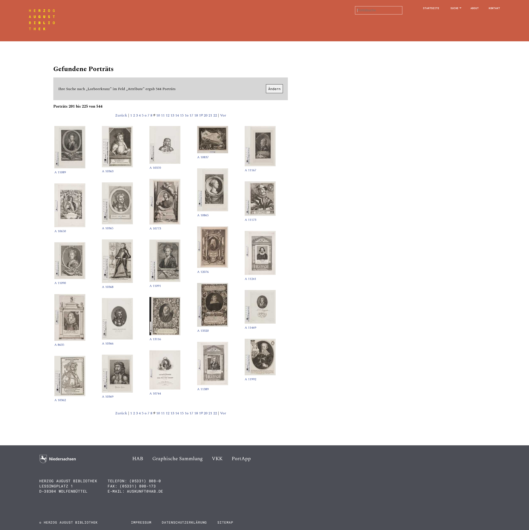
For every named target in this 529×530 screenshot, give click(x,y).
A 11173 (250, 219)
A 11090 (60, 282)
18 (196, 115)
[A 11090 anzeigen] (69, 278)
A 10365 (107, 228)
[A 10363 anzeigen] (117, 166)
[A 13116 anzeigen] (164, 334)
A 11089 (60, 172)
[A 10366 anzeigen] (117, 338)
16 (187, 115)
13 (172, 115)
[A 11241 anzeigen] (260, 273)
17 (191, 115)
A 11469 (250, 327)
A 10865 (203, 215)
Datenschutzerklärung (184, 522)
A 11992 (250, 379)
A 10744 (155, 393)
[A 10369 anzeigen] (117, 391)
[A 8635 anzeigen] (69, 339)
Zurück (121, 115)
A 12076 (203, 271)
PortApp (241, 458)
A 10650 (60, 231)
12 (168, 115)
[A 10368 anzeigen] (117, 281)
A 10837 (203, 157)
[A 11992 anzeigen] (260, 374)
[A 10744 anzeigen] (164, 388)
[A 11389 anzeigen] (212, 384)
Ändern (274, 89)
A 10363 (107, 171)
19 (201, 115)
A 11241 (250, 278)
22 (215, 115)
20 (206, 115)
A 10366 (107, 343)
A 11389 (203, 389)
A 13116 (155, 339)
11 (163, 115)
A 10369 (107, 396)
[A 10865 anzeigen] (212, 210)
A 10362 (60, 400)
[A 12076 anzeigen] (212, 266)
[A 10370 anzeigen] (164, 162)
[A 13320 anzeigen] (212, 325)
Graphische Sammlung (177, 458)
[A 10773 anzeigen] (164, 223)
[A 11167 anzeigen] (260, 165)
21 (211, 115)
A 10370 (155, 167)
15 (182, 115)
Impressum (141, 522)
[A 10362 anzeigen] (69, 395)
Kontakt (494, 8)
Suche (454, 8)
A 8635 (59, 344)
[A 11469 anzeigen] (260, 322)
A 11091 (155, 285)
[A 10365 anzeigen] (117, 223)
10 (158, 115)
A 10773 (155, 228)
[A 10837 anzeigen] (212, 152)
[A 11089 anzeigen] (69, 167)
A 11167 (250, 170)
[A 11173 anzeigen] (260, 214)
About (475, 8)
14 (177, 115)
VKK (217, 458)
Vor (223, 115)
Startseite (431, 8)
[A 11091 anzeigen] (164, 280)
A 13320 (203, 330)
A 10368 (107, 286)
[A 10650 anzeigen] (69, 226)
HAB (137, 458)
